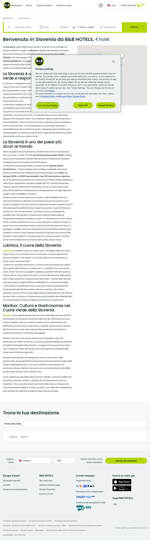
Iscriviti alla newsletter (126, 461)
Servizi (29, 5)
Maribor (24, 436)
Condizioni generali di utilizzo (14, 521)
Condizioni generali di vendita (40, 521)
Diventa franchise (47, 489)
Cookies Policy (48, 96)
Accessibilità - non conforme (14, 535)
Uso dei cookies (26, 530)
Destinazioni (16, 5)
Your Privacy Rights (48, 105)
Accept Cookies (106, 105)
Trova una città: (12, 423)
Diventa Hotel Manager (49, 485)
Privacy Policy (65, 96)
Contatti (6, 485)
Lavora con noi (46, 494)
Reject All (83, 105)
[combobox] (23, 27)
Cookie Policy (79, 96)
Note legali (39, 530)
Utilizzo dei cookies (10, 530)
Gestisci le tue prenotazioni (15, 489)
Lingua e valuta (10, 460)
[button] (84, 27)
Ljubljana (13, 436)
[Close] (113, 61)
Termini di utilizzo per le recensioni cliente (85, 526)
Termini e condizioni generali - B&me (52, 526)
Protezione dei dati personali (65, 521)
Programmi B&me (44, 5)
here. (53, 90)
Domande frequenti (11, 480)
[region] (76, 83)
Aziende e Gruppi (63, 5)
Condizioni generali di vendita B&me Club (19, 526)
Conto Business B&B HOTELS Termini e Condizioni (65, 530)
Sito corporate (45, 480)
